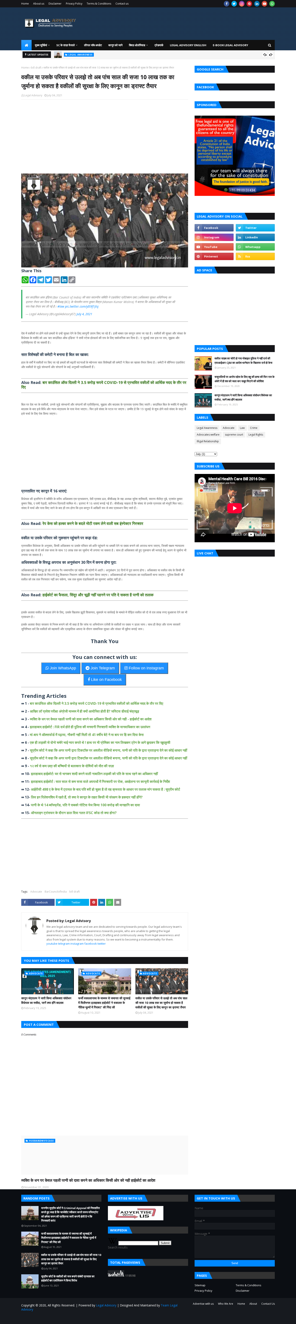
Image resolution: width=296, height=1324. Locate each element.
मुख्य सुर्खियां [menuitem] (41, 45)
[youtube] (264, 4)
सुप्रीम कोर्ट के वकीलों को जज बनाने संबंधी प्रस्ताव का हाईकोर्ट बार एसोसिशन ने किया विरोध (67, 1278)
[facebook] (226, 4)
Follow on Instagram (146, 668)
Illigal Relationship (208, 441)
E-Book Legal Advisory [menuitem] (230, 45)
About (253, 1304)
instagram (77, 943)
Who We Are (225, 1304)
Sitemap (200, 1285)
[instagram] (241, 4)
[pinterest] (249, 4)
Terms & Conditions (99, 3)
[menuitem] (26, 45)
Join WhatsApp (62, 668)
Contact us (121, 3)
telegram (64, 943)
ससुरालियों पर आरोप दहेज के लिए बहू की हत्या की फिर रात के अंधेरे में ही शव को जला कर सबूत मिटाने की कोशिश (245, 379)
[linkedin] (257, 4)
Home (25, 3)
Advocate (36, 891)
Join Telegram (102, 668)
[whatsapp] (272, 4)
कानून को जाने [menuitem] (115, 45)
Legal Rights (256, 434)
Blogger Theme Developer (91, 1318)
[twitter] (234, 4)
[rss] (255, 256)
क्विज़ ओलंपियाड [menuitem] (137, 45)
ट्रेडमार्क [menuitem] (159, 45)
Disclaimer (55, 3)
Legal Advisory (33, 95)
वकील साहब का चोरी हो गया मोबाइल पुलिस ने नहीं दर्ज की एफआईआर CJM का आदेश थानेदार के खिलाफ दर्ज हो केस (243, 360)
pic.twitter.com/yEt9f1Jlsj (82, 306)
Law (242, 428)
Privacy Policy (74, 3)
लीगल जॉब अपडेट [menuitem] (93, 45)
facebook (90, 943)
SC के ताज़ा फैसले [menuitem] (65, 45)
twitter (102, 943)
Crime (253, 428)
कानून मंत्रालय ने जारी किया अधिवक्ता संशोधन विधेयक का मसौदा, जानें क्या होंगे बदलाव (46, 1000)
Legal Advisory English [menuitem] (188, 45)
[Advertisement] (104, 134)
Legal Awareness (207, 428)
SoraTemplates (45, 1318)
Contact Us (268, 1304)
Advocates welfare (208, 434)
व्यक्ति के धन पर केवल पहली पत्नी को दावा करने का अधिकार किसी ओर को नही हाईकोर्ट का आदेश (88, 1180)
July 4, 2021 (84, 314)
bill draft (36, 67)
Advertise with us (203, 1304)
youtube (51, 943)
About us (38, 3)
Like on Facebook (106, 679)
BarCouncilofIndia (56, 891)
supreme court (234, 434)
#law (60, 306)
